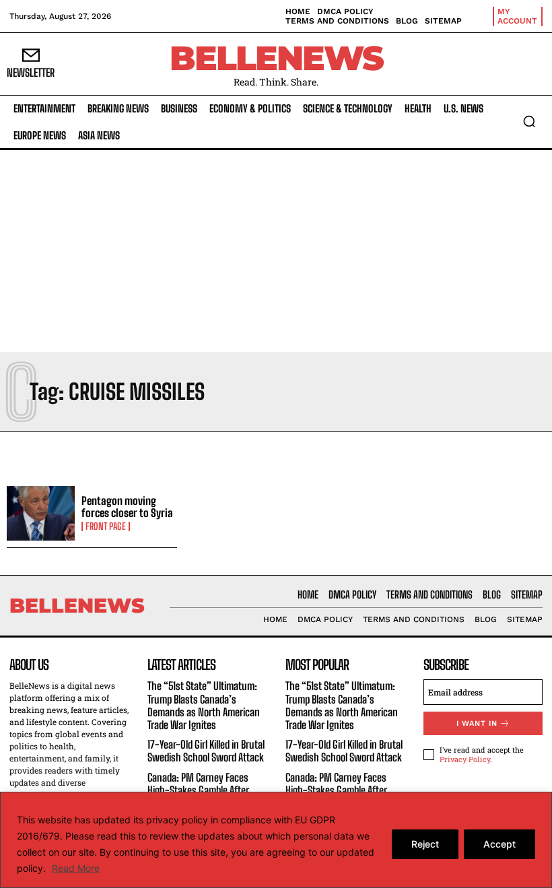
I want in (476, 723)
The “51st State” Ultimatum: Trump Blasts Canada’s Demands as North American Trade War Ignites (203, 705)
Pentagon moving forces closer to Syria (127, 506)
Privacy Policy (465, 759)
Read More (76, 868)
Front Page (105, 526)
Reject (425, 844)
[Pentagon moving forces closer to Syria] (41, 513)
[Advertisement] (276, 251)
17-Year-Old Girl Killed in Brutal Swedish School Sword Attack (206, 750)
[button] (529, 121)
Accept (499, 844)
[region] (276, 840)
